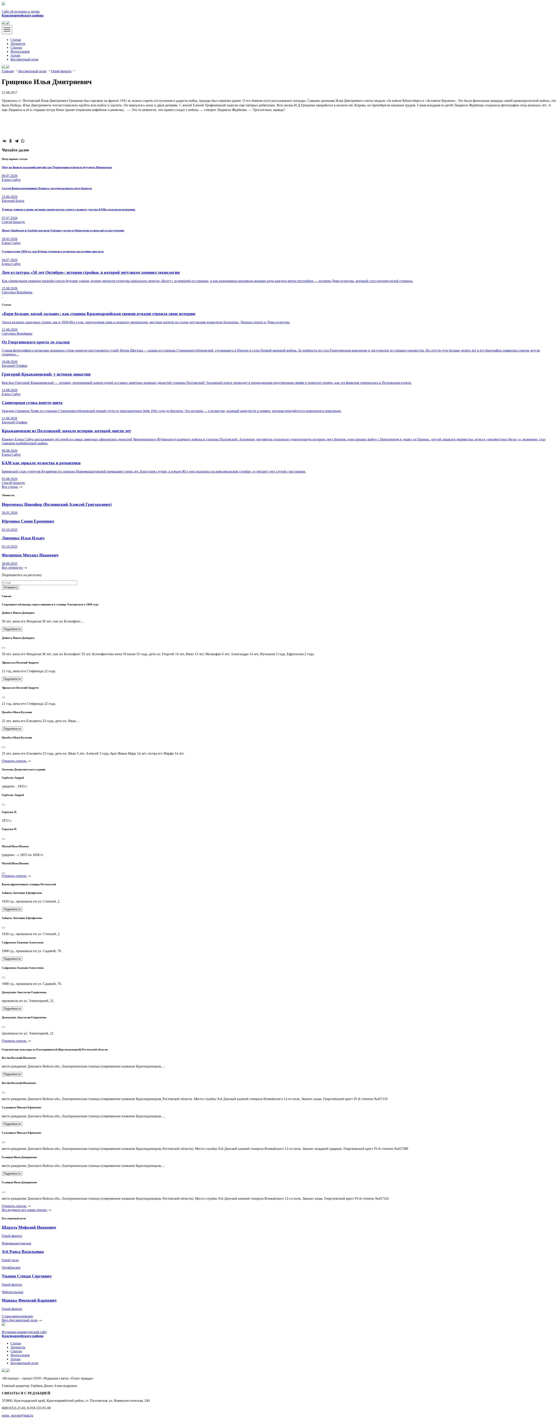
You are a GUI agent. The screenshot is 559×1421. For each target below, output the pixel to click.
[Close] (3, 647)
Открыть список (14, 761)
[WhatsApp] (22, 141)
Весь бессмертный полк (20, 1320)
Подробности (12, 629)
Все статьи (10, 487)
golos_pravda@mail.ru (17, 1415)
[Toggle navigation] (7, 29)
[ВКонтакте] (4, 141)
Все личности (12, 567)
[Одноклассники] (10, 141)
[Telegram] (16, 141)
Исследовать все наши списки (25, 1210)
